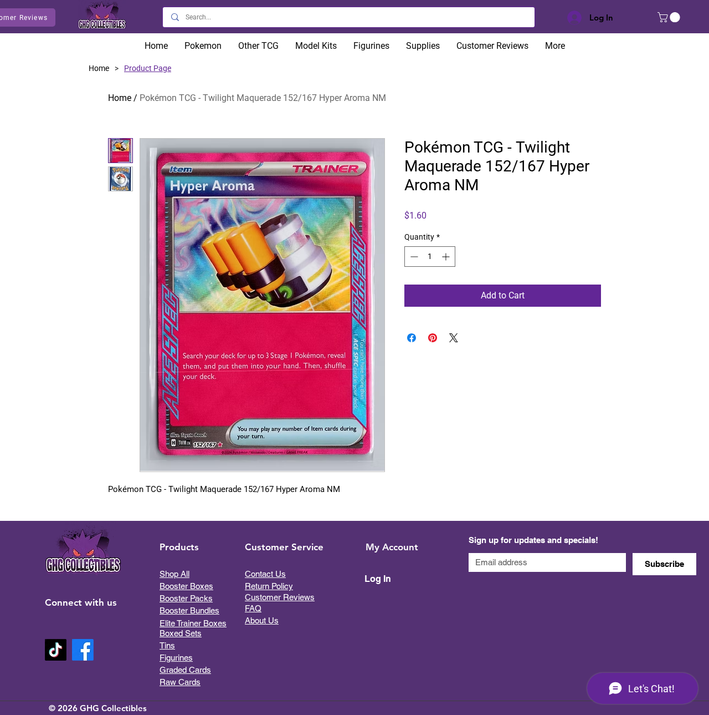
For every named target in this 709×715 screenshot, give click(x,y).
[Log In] (571, 17)
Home (119, 98)
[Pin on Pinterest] (432, 337)
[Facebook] (83, 650)
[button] (669, 17)
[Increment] (447, 256)
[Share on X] (453, 337)
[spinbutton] (430, 256)
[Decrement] (413, 256)
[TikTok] (55, 650)
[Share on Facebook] (411, 337)
